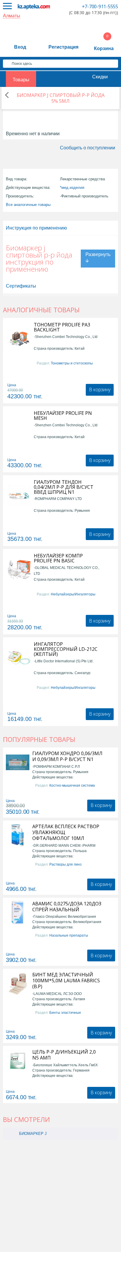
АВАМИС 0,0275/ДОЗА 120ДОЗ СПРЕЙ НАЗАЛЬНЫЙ (66, 906)
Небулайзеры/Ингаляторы (73, 594)
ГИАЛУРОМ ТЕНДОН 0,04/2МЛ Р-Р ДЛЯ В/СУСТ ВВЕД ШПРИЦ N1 (63, 487)
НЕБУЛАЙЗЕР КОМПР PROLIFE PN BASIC (58, 558)
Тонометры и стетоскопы (72, 363)
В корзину (99, 389)
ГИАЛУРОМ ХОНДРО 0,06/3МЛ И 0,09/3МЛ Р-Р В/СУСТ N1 (67, 756)
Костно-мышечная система (72, 785)
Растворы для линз (65, 864)
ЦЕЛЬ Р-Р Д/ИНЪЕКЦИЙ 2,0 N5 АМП (64, 1055)
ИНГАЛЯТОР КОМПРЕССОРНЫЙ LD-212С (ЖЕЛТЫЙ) (66, 649)
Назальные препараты (68, 935)
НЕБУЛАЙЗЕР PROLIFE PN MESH (63, 416)
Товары (21, 79)
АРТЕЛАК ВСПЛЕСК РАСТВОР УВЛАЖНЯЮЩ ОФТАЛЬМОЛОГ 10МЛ (65, 832)
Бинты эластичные (65, 1013)
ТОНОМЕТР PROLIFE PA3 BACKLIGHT (62, 327)
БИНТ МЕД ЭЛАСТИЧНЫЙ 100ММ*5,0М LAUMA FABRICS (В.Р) (66, 980)
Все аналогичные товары (28, 204)
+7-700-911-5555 (100, 6)
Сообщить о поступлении (87, 147)
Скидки (100, 76)
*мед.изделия (72, 187)
